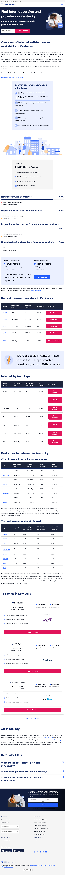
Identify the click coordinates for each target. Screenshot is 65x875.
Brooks (4, 567)
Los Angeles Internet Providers (40, 819)
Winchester (6, 484)
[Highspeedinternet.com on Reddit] (43, 852)
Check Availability (54, 341)
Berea (4, 498)
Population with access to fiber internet (32, 210)
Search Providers (22, 30)
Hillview (5, 563)
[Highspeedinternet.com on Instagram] (40, 852)
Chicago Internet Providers (40, 822)
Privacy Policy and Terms (49, 865)
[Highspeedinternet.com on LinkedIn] (46, 852)
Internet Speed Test (5, 840)
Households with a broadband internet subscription (32, 242)
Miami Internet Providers (39, 831)
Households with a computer (32, 196)
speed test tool (48, 737)
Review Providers (5, 822)
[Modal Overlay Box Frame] (32, 800)
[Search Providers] (17, 826)
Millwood (5, 534)
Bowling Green (6, 538)
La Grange (5, 471)
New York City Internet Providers (41, 828)
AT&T (4, 341)
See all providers (53, 391)
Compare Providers (5, 819)
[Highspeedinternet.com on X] (37, 852)
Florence (5, 489)
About (35, 840)
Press (35, 848)
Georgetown (6, 475)
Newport (5, 502)
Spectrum (5, 333)
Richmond (5, 480)
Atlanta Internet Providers (39, 834)
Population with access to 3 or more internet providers (32, 224)
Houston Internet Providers (40, 825)
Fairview (5, 554)
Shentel (5, 313)
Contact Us (36, 845)
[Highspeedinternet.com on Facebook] (34, 852)
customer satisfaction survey (52, 740)
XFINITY (5, 326)
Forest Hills (5, 558)
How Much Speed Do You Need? (8, 843)
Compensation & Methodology (36, 865)
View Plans (51, 313)
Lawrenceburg (6, 493)
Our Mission (36, 843)
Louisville (5, 543)
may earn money (6, 1)
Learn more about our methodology (12, 77)
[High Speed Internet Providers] (9, 4)
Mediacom (5, 319)
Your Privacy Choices (8, 866)
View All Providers (21, 632)
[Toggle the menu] (62, 4)
